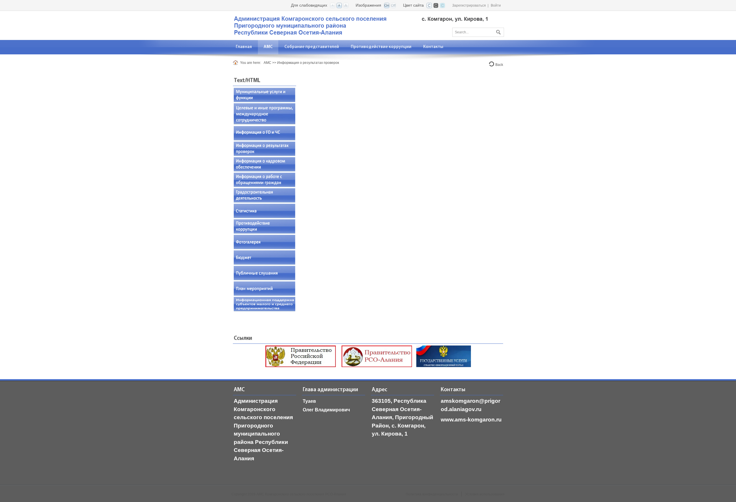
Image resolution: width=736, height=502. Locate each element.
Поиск (497, 31)
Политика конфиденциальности (432, 494)
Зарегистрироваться (469, 5)
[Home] (236, 62)
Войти (496, 5)
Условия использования (485, 494)
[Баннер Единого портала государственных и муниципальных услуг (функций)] (443, 356)
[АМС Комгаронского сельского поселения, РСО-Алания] (360, 25)
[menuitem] (268, 47)
